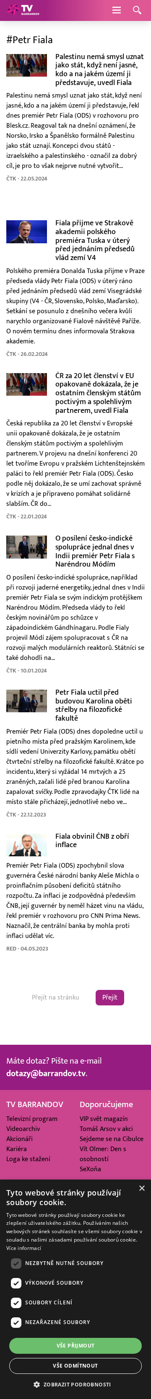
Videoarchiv (23, 1129)
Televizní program (31, 1119)
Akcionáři (19, 1139)
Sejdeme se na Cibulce (111, 1139)
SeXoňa (90, 1169)
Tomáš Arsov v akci (106, 1129)
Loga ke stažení (28, 1159)
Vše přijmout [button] (76, 1345)
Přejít (109, 997)
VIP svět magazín (104, 1119)
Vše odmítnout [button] (75, 1365)
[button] (75, 1384)
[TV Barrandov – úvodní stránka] (23, 10)
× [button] (141, 1188)
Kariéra (16, 1149)
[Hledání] (137, 11)
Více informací (23, 1248)
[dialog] (75, 1289)
